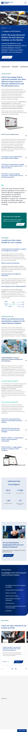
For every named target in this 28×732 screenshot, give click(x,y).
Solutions (3, 688)
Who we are (4, 691)
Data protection (4, 719)
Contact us (17, 661)
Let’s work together (5, 685)
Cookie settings (22, 730)
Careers (3, 694)
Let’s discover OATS (5, 66)
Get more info (6, 57)
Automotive (3, 28)
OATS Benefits (15, 66)
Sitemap (3, 717)
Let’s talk (20, 224)
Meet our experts (8, 555)
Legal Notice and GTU (5, 722)
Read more (5, 661)
